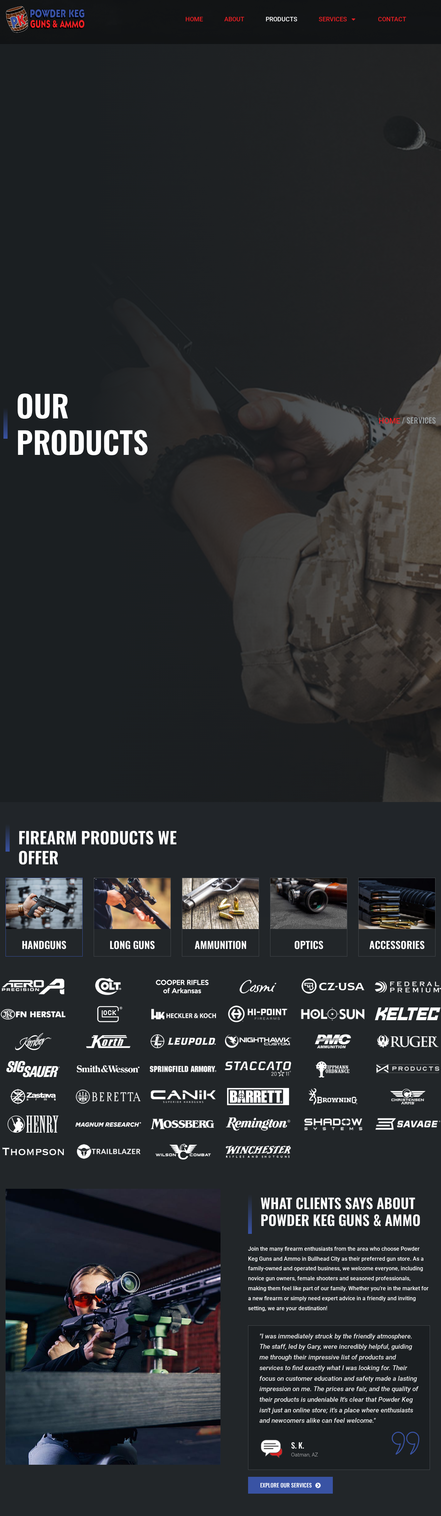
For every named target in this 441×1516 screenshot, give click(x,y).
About (234, 19)
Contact (392, 19)
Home (194, 19)
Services (333, 19)
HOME (389, 420)
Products (281, 19)
